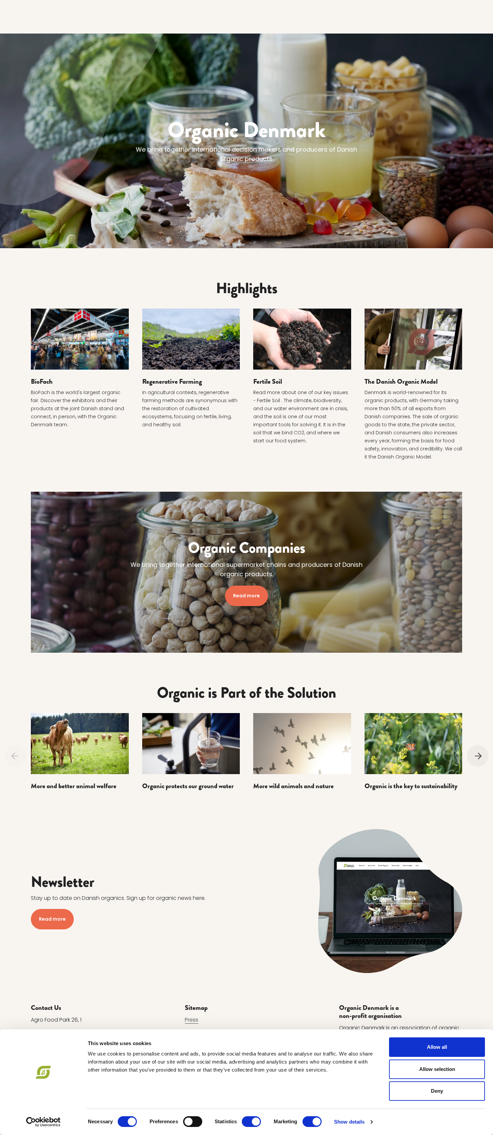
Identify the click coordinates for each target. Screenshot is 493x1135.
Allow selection (437, 1069)
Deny (437, 1091)
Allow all (437, 1047)
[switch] (192, 1121)
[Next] (477, 756)
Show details (349, 1122)
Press (191, 1020)
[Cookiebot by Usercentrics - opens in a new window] (43, 1122)
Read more (246, 595)
